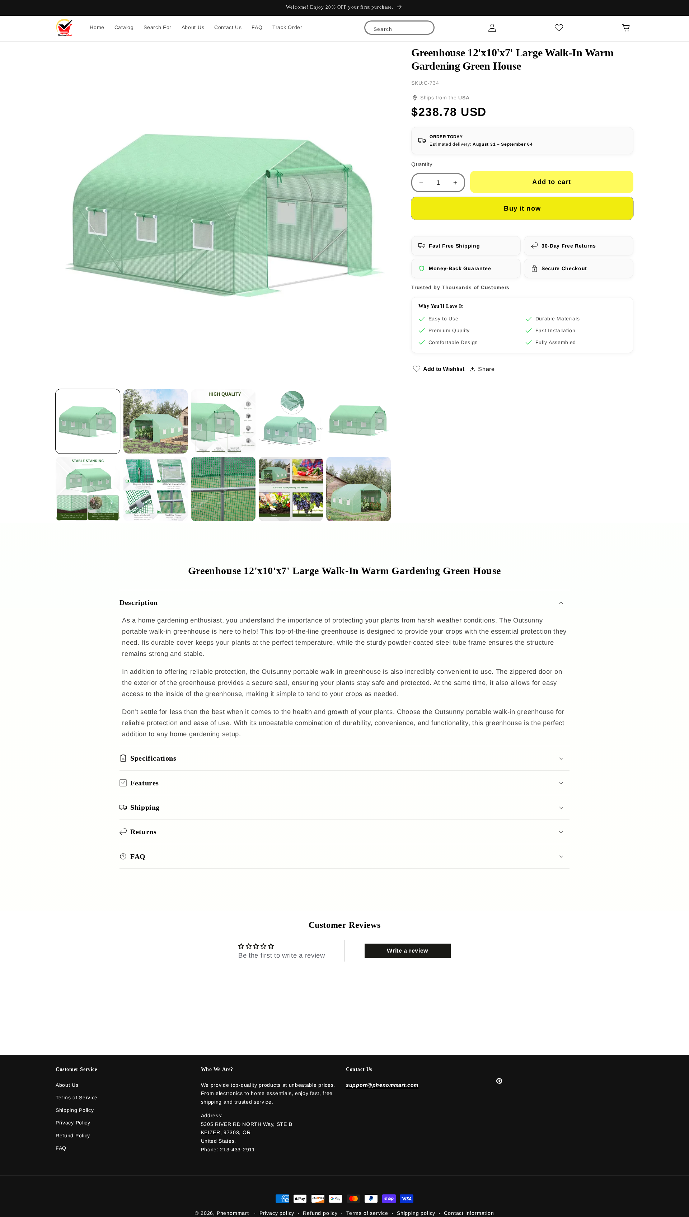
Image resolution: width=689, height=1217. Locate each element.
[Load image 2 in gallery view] (155, 421)
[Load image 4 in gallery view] (291, 421)
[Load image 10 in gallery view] (358, 489)
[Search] (424, 31)
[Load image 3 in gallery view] (223, 421)
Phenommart (233, 1213)
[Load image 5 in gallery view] (358, 421)
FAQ (61, 1148)
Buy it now (522, 208)
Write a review (407, 951)
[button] (344, 602)
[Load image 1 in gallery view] (88, 421)
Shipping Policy (75, 1110)
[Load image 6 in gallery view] (88, 489)
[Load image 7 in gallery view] (155, 489)
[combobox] (399, 29)
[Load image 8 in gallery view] (223, 489)
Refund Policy (73, 1135)
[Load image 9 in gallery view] (291, 489)
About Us (67, 1085)
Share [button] (486, 369)
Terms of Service (77, 1097)
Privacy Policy (73, 1123)
